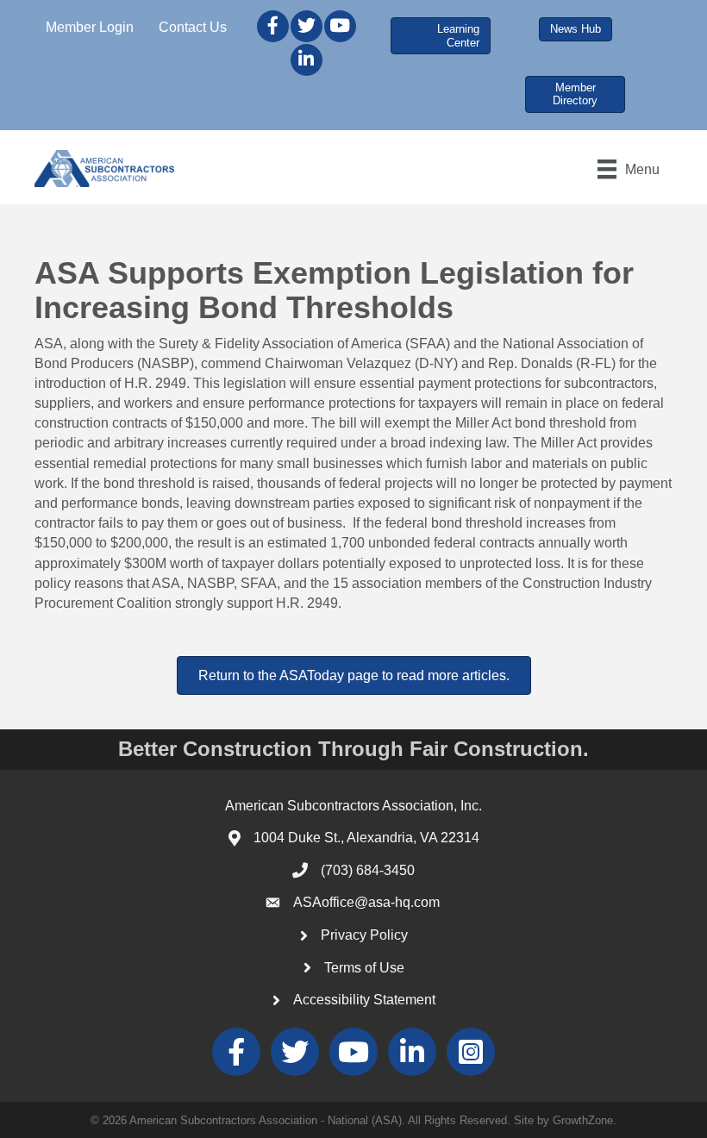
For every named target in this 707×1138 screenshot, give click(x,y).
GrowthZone (583, 1120)
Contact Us (193, 27)
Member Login (90, 27)
